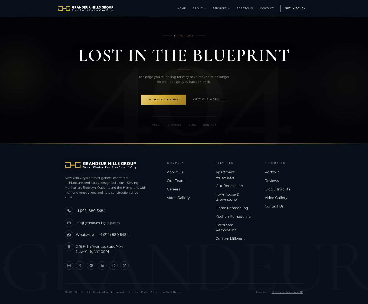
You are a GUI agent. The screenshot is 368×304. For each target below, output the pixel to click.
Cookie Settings (170, 292)
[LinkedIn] (102, 265)
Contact (267, 8)
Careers (173, 189)
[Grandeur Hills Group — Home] (101, 165)
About (198, 8)
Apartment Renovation (225, 174)
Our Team (175, 181)
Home (181, 8)
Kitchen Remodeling (233, 217)
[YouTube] (91, 265)
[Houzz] (124, 265)
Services (220, 8)
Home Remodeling (232, 208)
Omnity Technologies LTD (287, 292)
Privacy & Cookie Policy (143, 292)
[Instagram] (69, 265)
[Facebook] (80, 265)
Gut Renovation (229, 186)
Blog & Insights (277, 189)
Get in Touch (295, 8)
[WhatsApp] (113, 265)
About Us (175, 172)
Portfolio (245, 8)
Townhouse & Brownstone (227, 197)
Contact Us (274, 206)
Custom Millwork (230, 239)
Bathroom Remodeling (226, 227)
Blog (193, 125)
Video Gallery (178, 198)
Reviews (272, 181)
